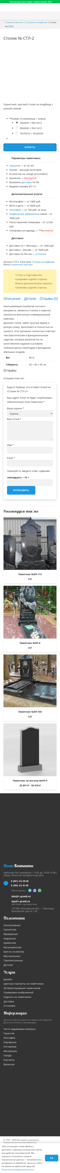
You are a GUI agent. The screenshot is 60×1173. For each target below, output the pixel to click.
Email (11, 458)
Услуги (9, 972)
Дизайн (8, 979)
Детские (8, 964)
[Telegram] (30, 890)
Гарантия (14, 165)
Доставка (9, 1001)
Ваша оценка (15, 408)
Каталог (19, 22)
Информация (15, 1012)
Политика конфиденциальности (18, 1169)
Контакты (9, 1059)
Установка (9, 1005)
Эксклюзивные (12, 925)
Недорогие (10, 938)
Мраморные (11, 934)
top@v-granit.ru (21, 901)
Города (8, 1055)
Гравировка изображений (18, 992)
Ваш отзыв (14, 419)
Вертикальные (12, 956)
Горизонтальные (13, 960)
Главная (9, 22)
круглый (28, 264)
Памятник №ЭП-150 (30, 711)
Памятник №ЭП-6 (30, 643)
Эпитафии (9, 1037)
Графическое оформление (24, 214)
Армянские (10, 942)
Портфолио (10, 1042)
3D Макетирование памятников (22, 988)
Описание (12, 298)
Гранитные (10, 929)
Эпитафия (15, 209)
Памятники (14, 917)
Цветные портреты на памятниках (24, 983)
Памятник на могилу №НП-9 (30, 780)
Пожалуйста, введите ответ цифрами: (28, 471)
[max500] (34, 890)
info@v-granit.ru (21, 896)
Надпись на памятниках (17, 997)
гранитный (17, 264)
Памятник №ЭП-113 (30, 574)
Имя (10, 445)
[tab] (12, 299)
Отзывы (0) (49, 298)
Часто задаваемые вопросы (20, 1029)
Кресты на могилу (14, 951)
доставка (27, 182)
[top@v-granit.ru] (8, 902)
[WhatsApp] (39, 890)
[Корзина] (48, 16)
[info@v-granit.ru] (8, 896)
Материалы (10, 1051)
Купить (30, 147)
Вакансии (9, 1064)
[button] (55, 15)
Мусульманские (13, 947)
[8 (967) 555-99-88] (7, 883)
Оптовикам (10, 1046)
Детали (30, 298)
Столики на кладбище (36, 22)
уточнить (41, 254)
